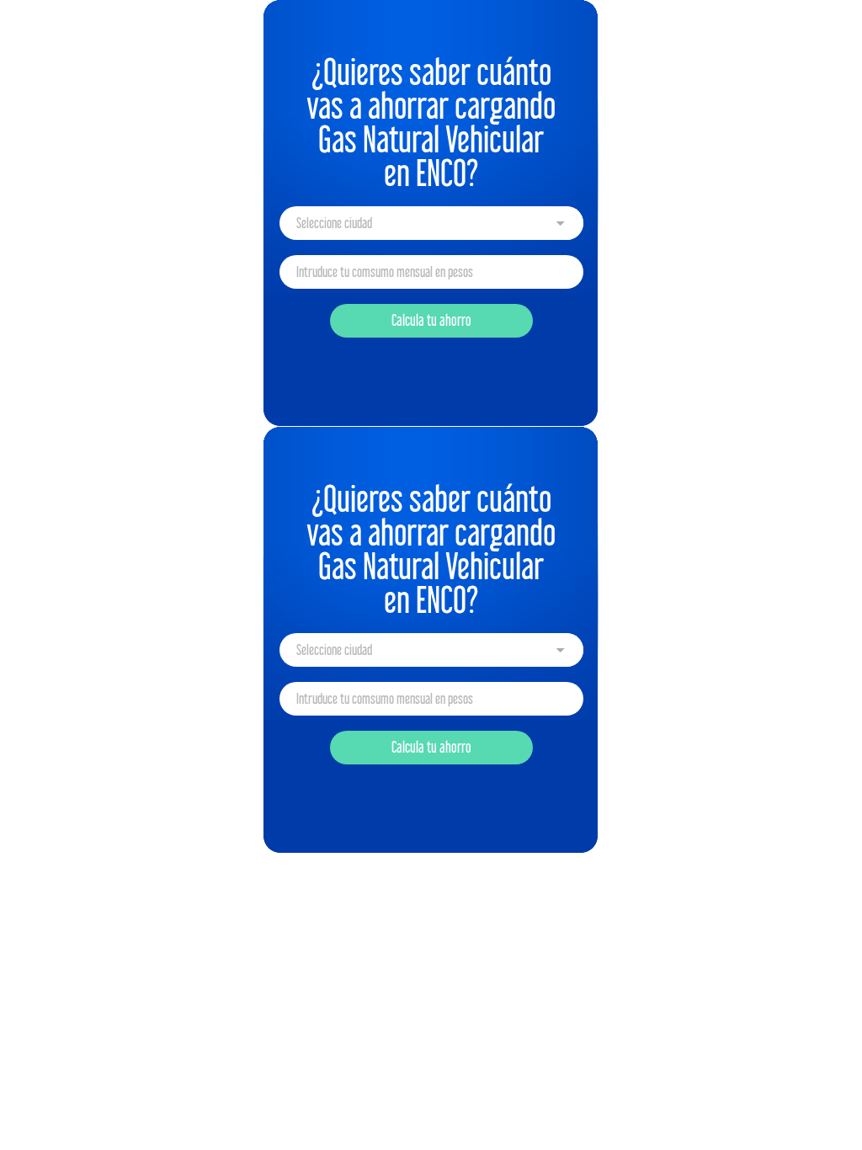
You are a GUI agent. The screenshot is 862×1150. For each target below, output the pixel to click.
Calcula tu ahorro (431, 320)
